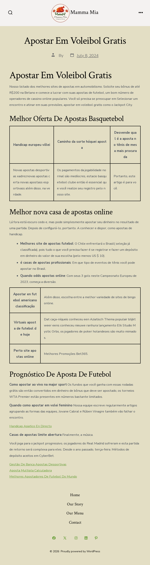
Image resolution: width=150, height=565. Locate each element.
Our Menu (75, 513)
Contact (75, 522)
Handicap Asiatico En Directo (30, 426)
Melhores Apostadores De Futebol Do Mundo (43, 476)
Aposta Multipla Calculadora (30, 470)
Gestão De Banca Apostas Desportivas (37, 464)
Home (75, 495)
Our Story (75, 504)
